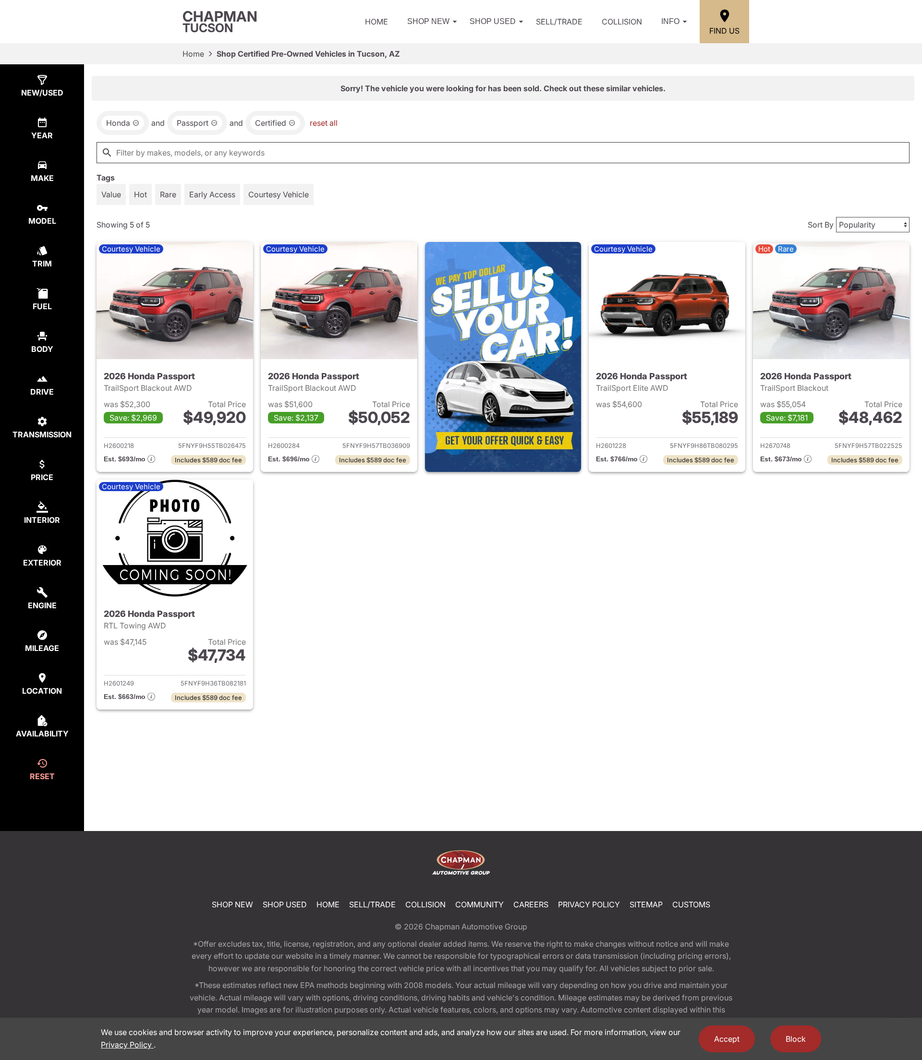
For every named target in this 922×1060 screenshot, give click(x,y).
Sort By (821, 224)
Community (479, 904)
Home (376, 21)
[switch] (111, 194)
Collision (622, 21)
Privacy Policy (589, 904)
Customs (691, 904)
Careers (530, 904)
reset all (324, 123)
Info (670, 21)
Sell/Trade (559, 21)
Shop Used (493, 21)
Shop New (428, 21)
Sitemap (646, 904)
